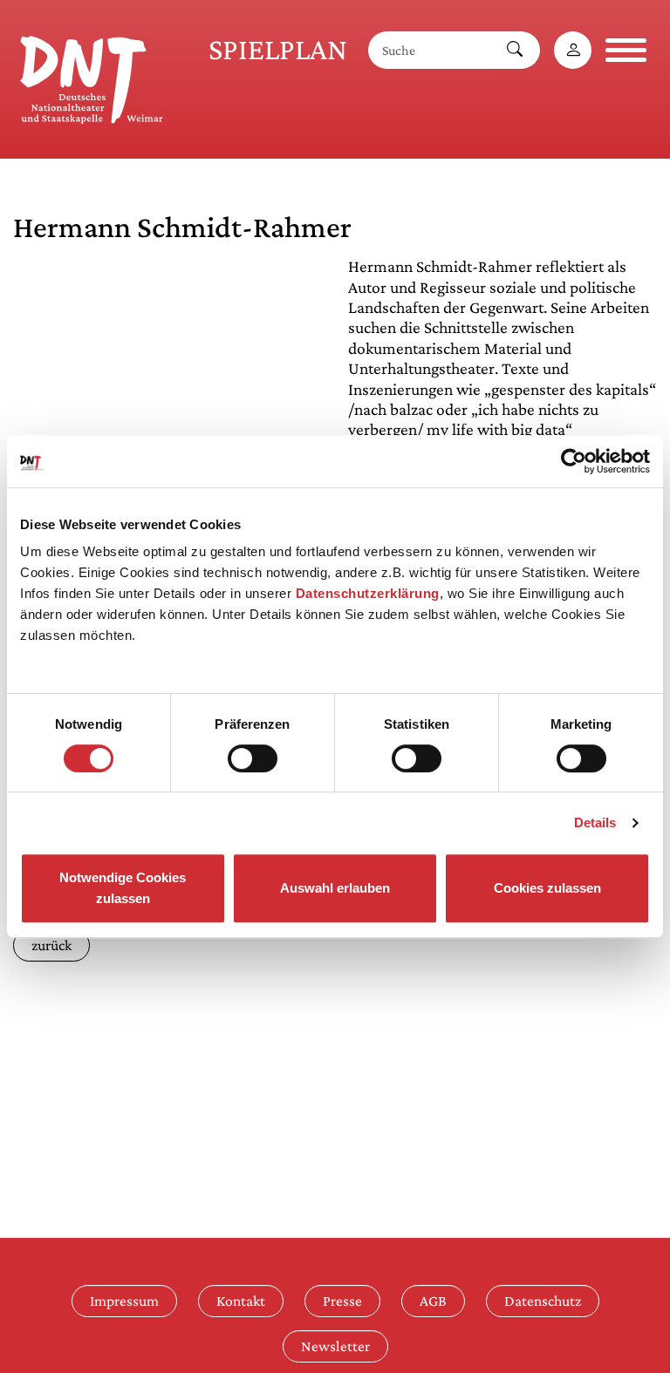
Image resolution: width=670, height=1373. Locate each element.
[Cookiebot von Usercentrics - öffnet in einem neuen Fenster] (573, 461)
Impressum (124, 1300)
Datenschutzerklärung (368, 593)
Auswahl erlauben (335, 887)
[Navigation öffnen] (626, 50)
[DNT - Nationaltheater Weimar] (91, 77)
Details (595, 822)
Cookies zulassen (547, 887)
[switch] (252, 758)
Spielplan (278, 49)
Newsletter (335, 1346)
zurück (51, 945)
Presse (342, 1300)
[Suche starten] (514, 50)
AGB (433, 1300)
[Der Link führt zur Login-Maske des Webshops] (572, 50)
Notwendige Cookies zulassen (122, 888)
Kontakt (240, 1300)
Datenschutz (542, 1300)
